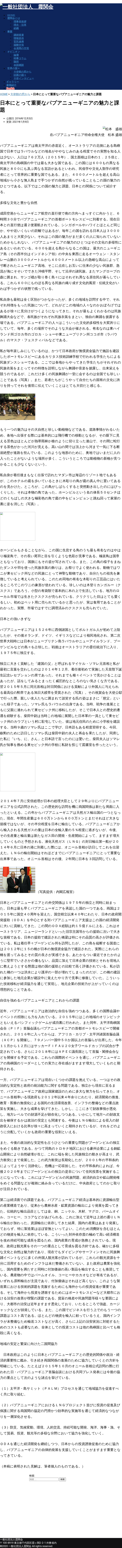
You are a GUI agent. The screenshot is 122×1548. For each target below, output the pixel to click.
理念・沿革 (20, 25)
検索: (32, 1475)
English (10, 88)
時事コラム (20, 58)
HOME (4, 94)
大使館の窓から (20, 94)
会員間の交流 (21, 48)
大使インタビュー (24, 78)
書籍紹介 (11, 85)
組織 (16, 28)
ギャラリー (12, 81)
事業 (9, 31)
